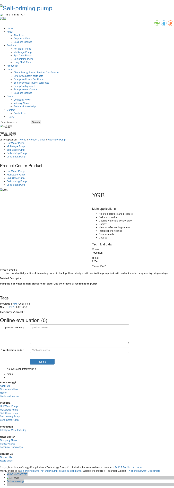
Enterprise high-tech (24, 86)
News (10, 96)
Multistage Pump (23, 52)
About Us (18, 35)
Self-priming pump (29, 470)
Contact (11, 109)
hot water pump (49, 470)
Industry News (21, 103)
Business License (23, 41)
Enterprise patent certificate (28, 75)
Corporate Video (22, 38)
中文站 (10, 116)
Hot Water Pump (22, 48)
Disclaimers (154, 470)
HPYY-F (12, 307)
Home (10, 28)
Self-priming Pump (23, 58)
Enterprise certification (26, 89)
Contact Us (19, 113)
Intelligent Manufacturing (13, 430)
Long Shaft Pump (23, 62)
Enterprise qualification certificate (31, 82)
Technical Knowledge (25, 106)
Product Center (37, 139)
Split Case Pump (22, 55)
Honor (10, 69)
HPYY (16, 303)
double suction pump (69, 470)
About (10, 31)
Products (11, 45)
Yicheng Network (138, 470)
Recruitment (6, 460)
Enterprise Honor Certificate (29, 79)
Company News (22, 99)
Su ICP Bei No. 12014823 (128, 467)
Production (12, 65)
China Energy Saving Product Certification (36, 72)
